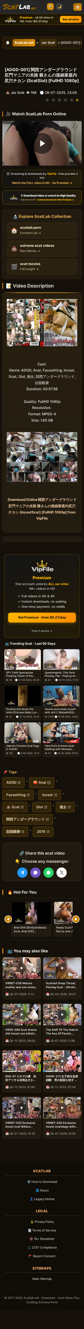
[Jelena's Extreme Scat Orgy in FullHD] (22, 732)
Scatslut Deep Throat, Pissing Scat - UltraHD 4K (61, 985)
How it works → (42, 631)
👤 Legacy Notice (42, 1199)
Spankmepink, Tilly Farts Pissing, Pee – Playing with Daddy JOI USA (61, 674)
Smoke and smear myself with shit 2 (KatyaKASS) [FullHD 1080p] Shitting (60, 710)
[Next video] (76, 919)
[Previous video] (8, 919)
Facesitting (16, 795)
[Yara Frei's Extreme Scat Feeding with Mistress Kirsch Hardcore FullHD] (61, 732)
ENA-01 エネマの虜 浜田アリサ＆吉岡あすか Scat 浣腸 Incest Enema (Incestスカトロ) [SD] (21, 1078)
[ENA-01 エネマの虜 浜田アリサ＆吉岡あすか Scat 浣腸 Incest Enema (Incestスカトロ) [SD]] (22, 1061)
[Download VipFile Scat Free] (20, 7)
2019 (41, 831)
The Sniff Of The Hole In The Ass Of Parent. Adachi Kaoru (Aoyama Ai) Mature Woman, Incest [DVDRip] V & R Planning (62, 1031)
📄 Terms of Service (42, 1230)
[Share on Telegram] (22, 872)
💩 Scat (13, 807)
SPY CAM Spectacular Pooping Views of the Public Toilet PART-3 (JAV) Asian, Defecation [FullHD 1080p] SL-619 (22, 674)
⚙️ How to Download (42, 1181)
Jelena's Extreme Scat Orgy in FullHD (22, 747)
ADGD (11, 782)
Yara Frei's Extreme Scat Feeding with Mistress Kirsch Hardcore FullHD (59, 747)
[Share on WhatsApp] (48, 872)
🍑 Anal (39, 782)
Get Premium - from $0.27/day (42, 617)
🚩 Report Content (42, 1256)
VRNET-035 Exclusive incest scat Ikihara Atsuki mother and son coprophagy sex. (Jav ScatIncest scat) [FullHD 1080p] (20, 1125)
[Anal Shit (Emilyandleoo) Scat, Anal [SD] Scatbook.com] (31, 913)
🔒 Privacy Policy (42, 1221)
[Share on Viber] (35, 872)
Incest (47, 795)
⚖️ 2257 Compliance (42, 1247)
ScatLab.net (23, 42)
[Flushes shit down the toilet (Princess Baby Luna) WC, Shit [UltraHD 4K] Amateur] (22, 696)
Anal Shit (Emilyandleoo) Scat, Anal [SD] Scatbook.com (30, 931)
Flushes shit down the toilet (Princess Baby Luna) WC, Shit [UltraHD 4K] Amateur (22, 710)
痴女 (63, 807)
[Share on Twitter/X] (61, 872)
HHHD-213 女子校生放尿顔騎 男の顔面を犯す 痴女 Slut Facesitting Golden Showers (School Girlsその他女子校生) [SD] (62, 1078)
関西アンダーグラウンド (25, 819)
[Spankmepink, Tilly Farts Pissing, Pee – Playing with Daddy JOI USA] (61, 659)
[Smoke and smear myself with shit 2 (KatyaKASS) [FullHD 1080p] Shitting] (61, 696)
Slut (39, 807)
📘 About (42, 1190)
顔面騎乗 (13, 831)
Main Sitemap (42, 1279)
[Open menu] (77, 7)
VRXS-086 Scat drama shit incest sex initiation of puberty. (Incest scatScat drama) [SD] (21, 1031)
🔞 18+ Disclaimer (42, 1239)
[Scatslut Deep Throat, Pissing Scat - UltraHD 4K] (62, 968)
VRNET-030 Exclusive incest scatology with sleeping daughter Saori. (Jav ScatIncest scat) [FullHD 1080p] (61, 1125)
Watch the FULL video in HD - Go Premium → (42, 183)
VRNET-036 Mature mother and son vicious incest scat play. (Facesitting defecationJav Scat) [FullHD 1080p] (21, 985)
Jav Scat (48, 42)
